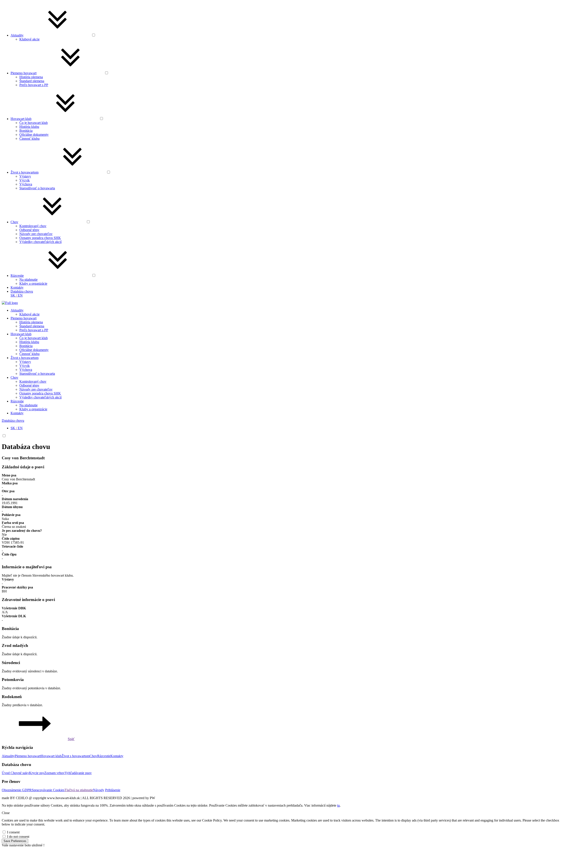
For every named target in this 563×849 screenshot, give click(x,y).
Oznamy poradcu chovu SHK (40, 238)
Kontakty (17, 287)
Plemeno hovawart (24, 73)
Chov (14, 222)
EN (20, 295)
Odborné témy (29, 230)
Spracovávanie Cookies (48, 790)
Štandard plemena (31, 81)
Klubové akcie (29, 39)
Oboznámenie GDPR (17, 790)
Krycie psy (36, 773)
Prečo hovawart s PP (33, 85)
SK (13, 295)
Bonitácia (26, 130)
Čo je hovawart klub (33, 123)
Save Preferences (15, 841)
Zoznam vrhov (54, 773)
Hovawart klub (21, 119)
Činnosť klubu (29, 138)
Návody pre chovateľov (36, 234)
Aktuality (17, 35)
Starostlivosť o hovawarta (37, 188)
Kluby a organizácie (33, 283)
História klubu (29, 127)
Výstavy (25, 176)
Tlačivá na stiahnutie (78, 790)
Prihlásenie (112, 790)
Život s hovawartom (24, 172)
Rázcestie (17, 275)
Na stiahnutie (28, 279)
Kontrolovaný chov (32, 226)
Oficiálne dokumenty (34, 134)
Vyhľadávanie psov (78, 773)
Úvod (6, 773)
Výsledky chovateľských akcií (40, 242)
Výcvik (24, 180)
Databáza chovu (22, 291)
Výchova (25, 184)
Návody (98, 790)
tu (338, 805)
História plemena (31, 77)
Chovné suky (20, 773)
